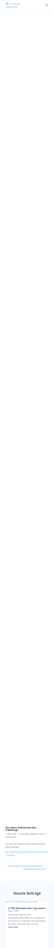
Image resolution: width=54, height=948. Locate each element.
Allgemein (34, 834)
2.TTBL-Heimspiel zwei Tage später (26, 908)
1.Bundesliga (23, 834)
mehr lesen (13, 927)
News (41, 834)
